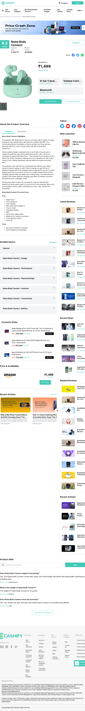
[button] (77, 3)
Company (41, 635)
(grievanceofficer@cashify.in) (11, 691)
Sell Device (53, 636)
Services (27, 635)
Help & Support (67, 636)
